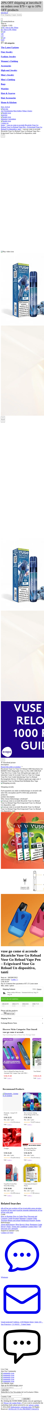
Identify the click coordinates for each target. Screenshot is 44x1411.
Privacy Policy (6, 1227)
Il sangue (6, 1148)
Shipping (22, 1218)
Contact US (5, 1233)
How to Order (18, 1216)
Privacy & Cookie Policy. (13, 1403)
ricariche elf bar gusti (8, 1210)
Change (39, 989)
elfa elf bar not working (9, 1208)
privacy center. (34, 1405)
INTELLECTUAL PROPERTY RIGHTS (23, 1409)
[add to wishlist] (2, 1014)
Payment (16, 1218)
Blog (17, 1224)
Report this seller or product (11, 767)
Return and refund (14, 1220)
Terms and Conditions (19, 1227)
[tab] (22, 799)
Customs (29, 1218)
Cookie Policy (33, 1227)
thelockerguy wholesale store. (21, 1407)
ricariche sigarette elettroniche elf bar (29, 1210)
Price (25, 1216)
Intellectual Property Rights (31, 1220)
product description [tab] (8, 797)
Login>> (9, 1078)
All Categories (13, 1229)
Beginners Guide (36, 1224)
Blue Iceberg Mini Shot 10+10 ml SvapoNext (30, 1149)
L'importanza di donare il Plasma (30, 1184)
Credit (10, 1218)
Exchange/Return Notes (9, 1023)
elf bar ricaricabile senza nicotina (29, 1208)
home (3, 125)
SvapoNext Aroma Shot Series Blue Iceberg (10, 1184)
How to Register (7, 1216)
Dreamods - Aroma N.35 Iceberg (10, 1114)
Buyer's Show (25, 1224)
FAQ (11, 1233)
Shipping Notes (6, 1018)
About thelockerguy (8, 1224)
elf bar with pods (7, 1212)
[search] (2, 19)
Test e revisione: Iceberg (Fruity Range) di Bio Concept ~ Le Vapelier (32, 1114)
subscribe (5, 1390)
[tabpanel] (22, 873)
